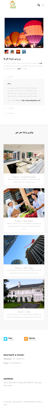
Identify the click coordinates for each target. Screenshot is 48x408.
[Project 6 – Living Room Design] (24, 158)
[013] (18, 52)
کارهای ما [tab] (11, 108)
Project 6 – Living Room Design (24, 177)
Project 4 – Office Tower (24, 268)
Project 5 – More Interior (24, 221)
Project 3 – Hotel (24, 312)
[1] (24, 52)
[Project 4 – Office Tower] (24, 249)
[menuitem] (37, 5)
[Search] (37, 5)
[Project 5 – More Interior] (24, 202)
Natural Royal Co (17, 402)
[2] (24, 33)
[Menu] (43, 5)
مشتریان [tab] (10, 77)
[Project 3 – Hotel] (24, 293)
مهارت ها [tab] (10, 113)
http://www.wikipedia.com (31, 100)
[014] (12, 52)
